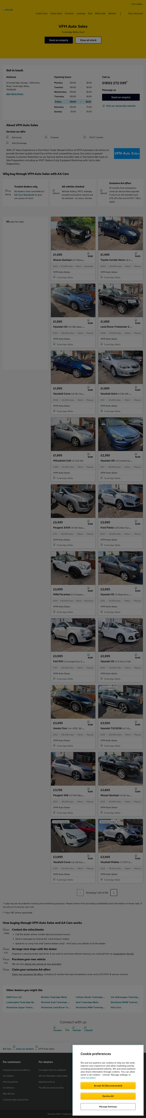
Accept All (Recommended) (108, 1085)
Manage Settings (108, 1106)
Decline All (108, 1096)
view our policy (88, 1078)
